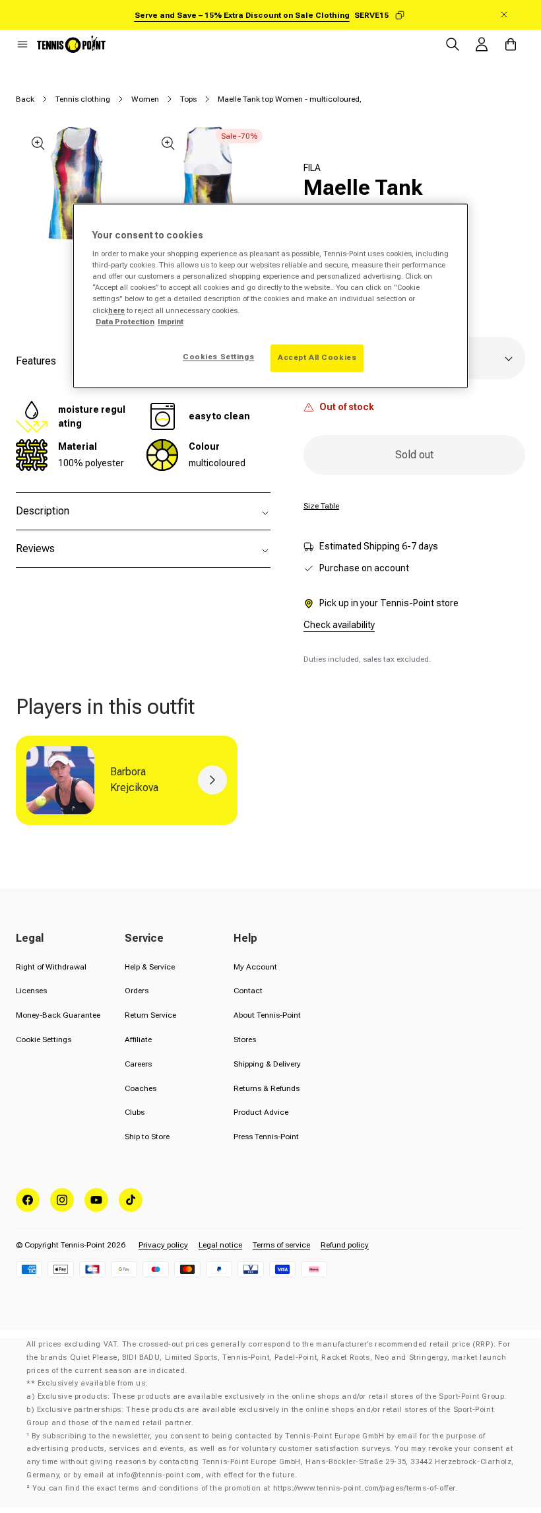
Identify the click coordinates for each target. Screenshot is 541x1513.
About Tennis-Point (267, 1015)
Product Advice (261, 1112)
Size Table (321, 505)
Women (145, 99)
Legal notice (220, 1244)
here (116, 310)
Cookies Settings (218, 356)
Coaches (140, 1088)
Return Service (150, 1015)
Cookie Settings (43, 1039)
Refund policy (345, 1244)
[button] (22, 44)
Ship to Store (147, 1136)
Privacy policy (163, 1244)
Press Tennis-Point (266, 1136)
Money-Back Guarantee (58, 1015)
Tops (188, 99)
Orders (136, 990)
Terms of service (281, 1244)
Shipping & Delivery (267, 1064)
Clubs (134, 1112)
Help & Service (150, 966)
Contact (248, 990)
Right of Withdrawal (51, 966)
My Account (255, 966)
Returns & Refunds (267, 1088)
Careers (138, 1064)
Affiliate (138, 1039)
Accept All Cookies (317, 357)
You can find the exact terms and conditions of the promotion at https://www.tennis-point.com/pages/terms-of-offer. (244, 1488)
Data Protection (125, 321)
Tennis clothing (82, 99)
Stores (245, 1039)
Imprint (170, 321)
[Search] (452, 44)
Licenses (31, 990)
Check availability (339, 624)
